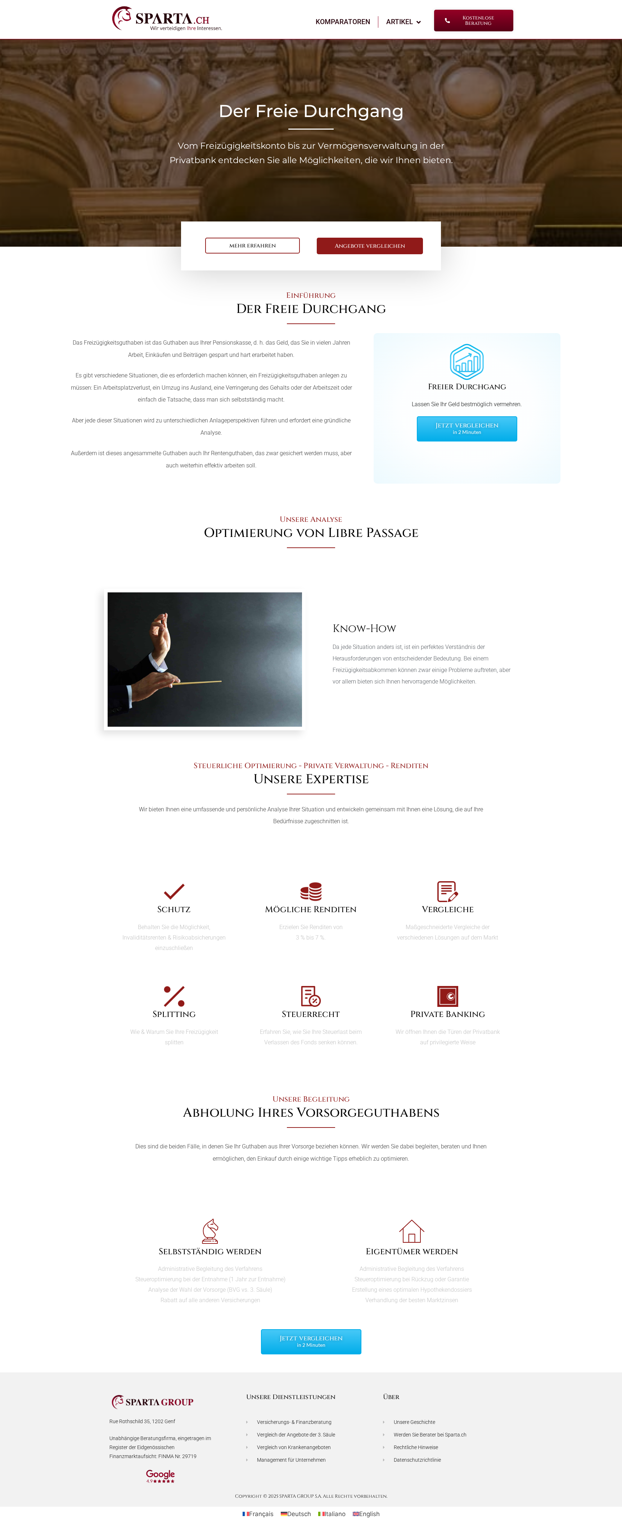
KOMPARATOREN (343, 22)
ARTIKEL (399, 22)
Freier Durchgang (467, 387)
